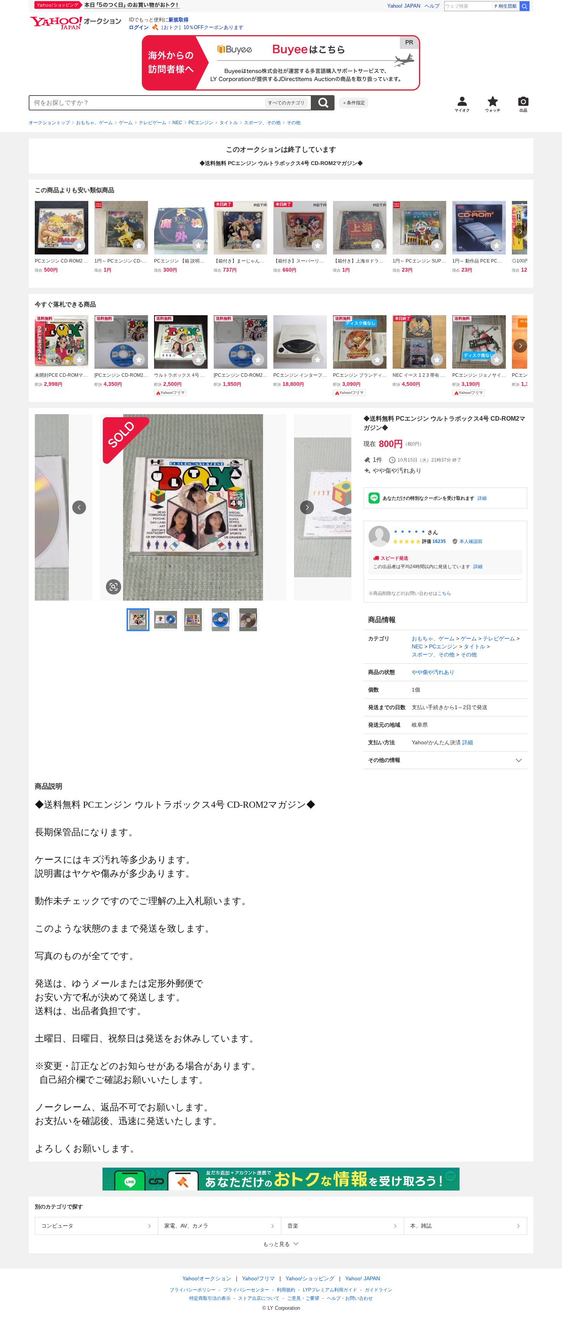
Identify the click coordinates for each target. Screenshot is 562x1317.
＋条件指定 (353, 102)
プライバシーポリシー (193, 1290)
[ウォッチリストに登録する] (79, 245)
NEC (177, 122)
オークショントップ (49, 122)
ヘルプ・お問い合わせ (350, 1298)
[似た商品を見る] (113, 587)
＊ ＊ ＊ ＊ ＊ (409, 532)
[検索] (525, 6)
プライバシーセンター (246, 1290)
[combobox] (147, 103)
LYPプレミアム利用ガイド (330, 1290)
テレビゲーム (152, 122)
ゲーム (126, 122)
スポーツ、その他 (262, 122)
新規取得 (178, 20)
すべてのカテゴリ (286, 102)
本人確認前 (471, 541)
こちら (444, 593)
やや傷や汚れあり (433, 672)
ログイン (139, 27)
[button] (445, 760)
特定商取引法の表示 (210, 1298)
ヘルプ (432, 6)
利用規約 (286, 1290)
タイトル (228, 122)
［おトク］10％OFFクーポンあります (201, 27)
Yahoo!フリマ (258, 1278)
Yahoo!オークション (206, 1278)
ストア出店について (258, 1298)
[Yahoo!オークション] (77, 18)
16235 (439, 541)
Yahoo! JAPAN (403, 6)
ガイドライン (378, 1290)
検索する (323, 102)
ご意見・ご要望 (303, 1298)
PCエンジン (200, 122)
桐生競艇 (508, 6)
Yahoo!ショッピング (310, 1278)
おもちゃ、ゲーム (94, 122)
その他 (293, 122)
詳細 (482, 498)
